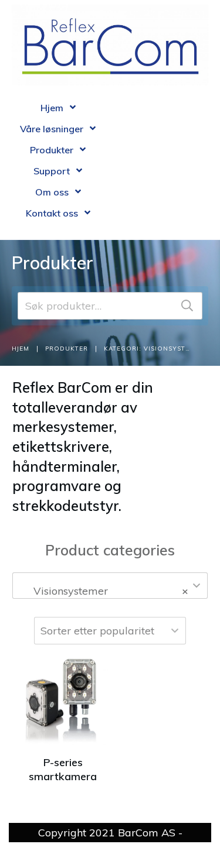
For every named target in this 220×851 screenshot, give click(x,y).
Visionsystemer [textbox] (106, 591)
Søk (187, 306)
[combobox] (110, 585)
